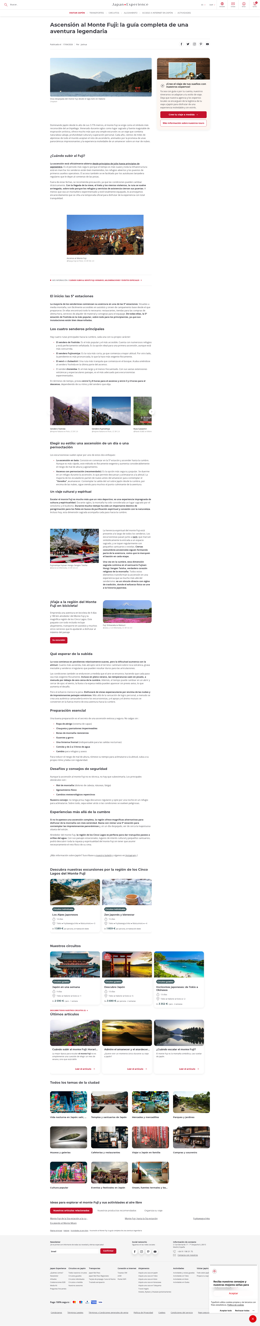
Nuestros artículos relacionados (71, 1211)
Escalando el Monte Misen (63, 1223)
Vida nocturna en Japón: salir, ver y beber (68, 1117)
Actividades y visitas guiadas (184, 1273)
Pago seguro (203, 1312)
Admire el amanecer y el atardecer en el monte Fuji (127, 1049)
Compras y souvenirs (185, 1153)
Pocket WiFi (122, 1279)
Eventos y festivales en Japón (108, 1188)
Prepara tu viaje (203, 1276)
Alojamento (130, 13)
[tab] (71, 1211)
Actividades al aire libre (79, 1230)
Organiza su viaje (153, 1211)
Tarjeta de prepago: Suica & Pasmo (102, 1279)
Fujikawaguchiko (201, 1218)
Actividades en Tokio (181, 1276)
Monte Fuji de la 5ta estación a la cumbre (69, 1218)
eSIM (119, 1276)
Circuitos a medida (76, 1282)
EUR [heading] (211, 5)
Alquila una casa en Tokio (147, 1276)
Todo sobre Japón (203, 1273)
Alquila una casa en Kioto (147, 1279)
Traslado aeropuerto (97, 1282)
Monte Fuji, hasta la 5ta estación (141, 1218)
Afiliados (53, 1279)
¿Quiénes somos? (56, 1273)
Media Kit (53, 1285)
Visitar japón (77, 13)
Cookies (161, 1312)
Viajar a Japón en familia (146, 1153)
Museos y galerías (60, 1153)
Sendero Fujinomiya (106, 429)
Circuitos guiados (61, 981)
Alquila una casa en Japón (148, 1273)
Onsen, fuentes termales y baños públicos (150, 1188)
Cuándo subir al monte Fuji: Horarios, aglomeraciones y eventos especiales (104, 280)
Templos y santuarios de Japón (109, 1117)
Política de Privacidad (143, 1312)
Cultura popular (59, 1188)
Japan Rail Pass (94, 1273)
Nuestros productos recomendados (117, 1211)
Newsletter (54, 1276)
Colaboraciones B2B (57, 1282)
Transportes (97, 13)
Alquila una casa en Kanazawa (149, 1282)
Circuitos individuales (63, 909)
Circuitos (114, 13)
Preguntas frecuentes (58, 1289)
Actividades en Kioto (180, 1279)
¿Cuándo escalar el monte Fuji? (176, 1049)
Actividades (184, 13)
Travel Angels (143, 1289)
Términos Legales (75, 1312)
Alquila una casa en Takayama (149, 1285)
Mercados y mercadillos (145, 1117)
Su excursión (58, 640)
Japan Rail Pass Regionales (99, 1276)
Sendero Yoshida (64, 429)
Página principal (56, 1230)
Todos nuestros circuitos (78, 1273)
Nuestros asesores (76, 1285)
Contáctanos (56, 1312)
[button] (50, 412)
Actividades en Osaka (181, 1282)
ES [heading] (202, 5)
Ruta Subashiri (148, 429)
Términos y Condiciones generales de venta (108, 1312)
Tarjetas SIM (122, 1273)
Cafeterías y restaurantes (105, 1153)
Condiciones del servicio (182, 1312)
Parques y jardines (183, 1117)
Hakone (66, 1230)
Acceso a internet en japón (157, 13)
